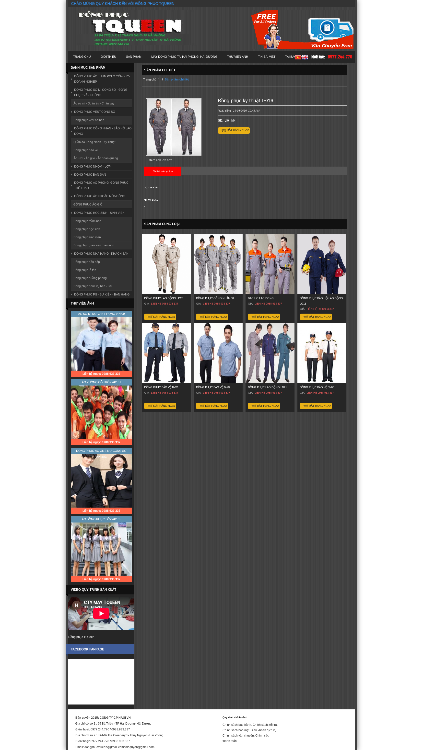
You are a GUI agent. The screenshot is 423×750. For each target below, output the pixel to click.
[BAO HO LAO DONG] (270, 264)
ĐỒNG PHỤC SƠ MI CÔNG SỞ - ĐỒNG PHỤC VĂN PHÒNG (100, 92)
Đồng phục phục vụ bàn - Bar (92, 286)
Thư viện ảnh (237, 56)
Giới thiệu (108, 56)
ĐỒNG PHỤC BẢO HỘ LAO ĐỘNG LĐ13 (321, 301)
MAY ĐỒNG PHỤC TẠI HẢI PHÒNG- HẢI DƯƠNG (184, 56)
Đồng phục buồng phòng (90, 278)
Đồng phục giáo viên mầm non (93, 245)
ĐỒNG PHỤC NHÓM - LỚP (92, 166)
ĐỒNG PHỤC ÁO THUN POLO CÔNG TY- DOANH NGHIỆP (102, 79)
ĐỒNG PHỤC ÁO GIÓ (87, 204)
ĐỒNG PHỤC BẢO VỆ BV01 (161, 387)
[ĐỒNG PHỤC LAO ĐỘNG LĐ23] (166, 264)
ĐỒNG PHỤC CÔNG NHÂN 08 (215, 298)
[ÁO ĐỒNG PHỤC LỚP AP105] (101, 549)
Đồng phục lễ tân (84, 270)
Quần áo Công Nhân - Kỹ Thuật (94, 142)
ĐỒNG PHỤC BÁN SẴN (90, 174)
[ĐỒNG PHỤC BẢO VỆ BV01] (166, 353)
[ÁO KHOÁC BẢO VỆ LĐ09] (101, 412)
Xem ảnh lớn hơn (160, 160)
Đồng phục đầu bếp (86, 262)
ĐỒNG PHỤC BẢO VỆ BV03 (317, 387)
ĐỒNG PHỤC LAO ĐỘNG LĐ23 (163, 298)
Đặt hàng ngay (164, 316)
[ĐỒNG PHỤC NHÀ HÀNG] (101, 343)
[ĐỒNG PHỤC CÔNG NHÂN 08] (218, 264)
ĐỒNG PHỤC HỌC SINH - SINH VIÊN (99, 213)
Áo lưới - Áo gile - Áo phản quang (95, 158)
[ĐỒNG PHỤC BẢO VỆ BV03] (321, 353)
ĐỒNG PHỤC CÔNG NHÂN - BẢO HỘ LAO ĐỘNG (102, 131)
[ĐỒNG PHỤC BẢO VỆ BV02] (218, 353)
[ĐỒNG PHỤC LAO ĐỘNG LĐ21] (270, 353)
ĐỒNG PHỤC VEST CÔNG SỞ (94, 112)
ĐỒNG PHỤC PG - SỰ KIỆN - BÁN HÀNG (101, 294)
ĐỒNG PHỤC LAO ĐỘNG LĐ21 (267, 387)
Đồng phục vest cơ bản (88, 120)
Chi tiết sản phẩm (163, 171)
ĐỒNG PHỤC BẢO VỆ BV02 (213, 387)
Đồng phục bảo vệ (85, 150)
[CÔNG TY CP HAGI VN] (136, 27)
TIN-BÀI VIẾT (266, 56)
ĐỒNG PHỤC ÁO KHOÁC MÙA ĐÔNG (99, 196)
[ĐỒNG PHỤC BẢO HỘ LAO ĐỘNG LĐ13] (321, 264)
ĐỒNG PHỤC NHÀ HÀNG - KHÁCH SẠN (101, 253)
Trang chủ (82, 56)
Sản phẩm (133, 56)
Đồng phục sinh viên (87, 237)
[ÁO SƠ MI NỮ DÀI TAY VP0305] (101, 480)
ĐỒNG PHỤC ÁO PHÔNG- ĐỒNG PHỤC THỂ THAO (101, 185)
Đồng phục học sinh (86, 229)
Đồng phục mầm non (87, 221)
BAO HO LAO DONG (261, 298)
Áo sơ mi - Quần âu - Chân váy (93, 103)
